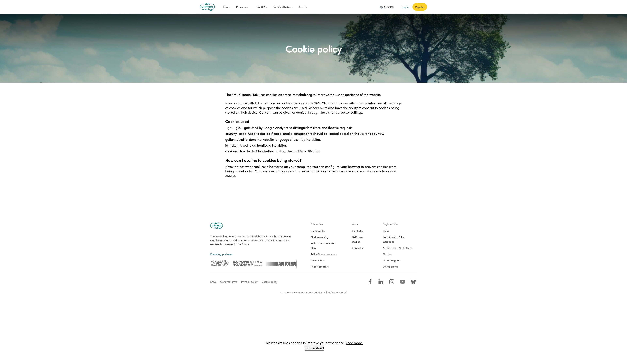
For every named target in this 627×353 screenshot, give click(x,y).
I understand (314, 348)
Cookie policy (269, 281)
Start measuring (320, 237)
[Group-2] (247, 263)
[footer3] (281, 263)
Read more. (354, 342)
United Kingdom (392, 260)
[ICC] (219, 263)
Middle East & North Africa (397, 248)
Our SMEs (357, 231)
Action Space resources (323, 254)
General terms (228, 281)
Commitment (318, 260)
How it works (317, 231)
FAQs (213, 281)
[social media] (370, 281)
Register (419, 7)
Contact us (358, 248)
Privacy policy (249, 281)
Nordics (387, 254)
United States (390, 266)
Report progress (320, 266)
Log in (405, 7)
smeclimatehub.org (297, 94)
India (386, 231)
